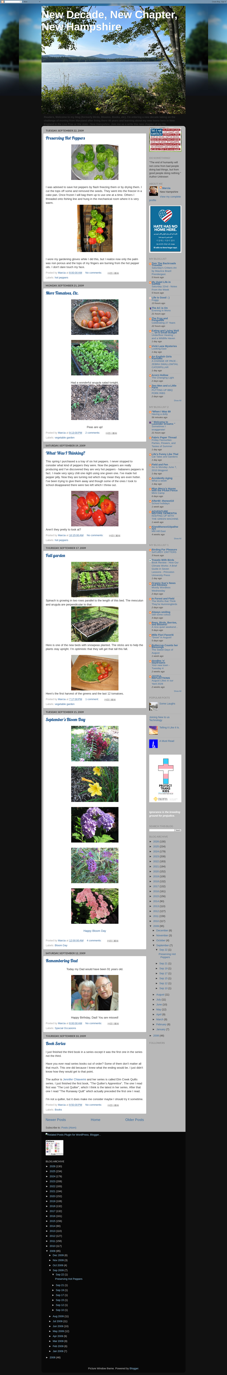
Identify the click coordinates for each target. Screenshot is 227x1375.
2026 (156, 841)
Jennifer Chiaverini (74, 1079)
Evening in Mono (161, 310)
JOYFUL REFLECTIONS (161, 677)
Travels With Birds (163, 560)
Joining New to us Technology (159, 719)
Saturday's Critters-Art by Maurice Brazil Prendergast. (164, 270)
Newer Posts (56, 1120)
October (161, 940)
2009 (156, 926)
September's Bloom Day (65, 719)
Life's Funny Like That (165, 454)
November (162, 935)
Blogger (134, 1368)
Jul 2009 (58, 1321)
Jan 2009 (58, 1351)
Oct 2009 (58, 1265)
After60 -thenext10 (163, 500)
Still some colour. (161, 614)
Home (95, 1120)
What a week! (159, 480)
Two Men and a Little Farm (164, 386)
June (159, 1004)
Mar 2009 (58, 1341)
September (163, 945)
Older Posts (134, 1120)
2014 (156, 901)
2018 (156, 881)
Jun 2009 (58, 1326)
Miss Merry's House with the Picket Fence (165, 489)
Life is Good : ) (160, 297)
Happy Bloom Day (94, 930)
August (160, 994)
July (159, 999)
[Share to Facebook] (115, 273)
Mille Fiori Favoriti (163, 634)
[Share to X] (113, 273)
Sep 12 (163, 983)
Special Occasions (65, 1028)
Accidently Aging (162, 478)
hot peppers (61, 277)
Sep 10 (163, 988)
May (159, 1009)
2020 (156, 871)
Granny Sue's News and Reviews (164, 584)
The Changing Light (163, 377)
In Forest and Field (163, 598)
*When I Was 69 (161, 411)
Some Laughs (167, 703)
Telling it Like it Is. (169, 727)
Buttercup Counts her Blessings (165, 646)
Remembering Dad (62, 960)
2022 (156, 861)
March (160, 1019)
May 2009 (59, 1331)
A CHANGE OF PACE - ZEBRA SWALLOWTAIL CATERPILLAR (165, 364)
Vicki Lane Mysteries (164, 346)
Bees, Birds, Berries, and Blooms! (164, 623)
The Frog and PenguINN (160, 319)
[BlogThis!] (111, 273)
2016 (156, 891)
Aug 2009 (58, 1316)
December (162, 930)
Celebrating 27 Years (163, 322)
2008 (156, 1035)
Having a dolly (160, 414)
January (161, 1029)
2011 (156, 916)
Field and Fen (160, 464)
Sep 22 (163, 949)
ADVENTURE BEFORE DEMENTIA (164, 512)
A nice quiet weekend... (165, 627)
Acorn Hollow (160, 375)
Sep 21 (163, 963)
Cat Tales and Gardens (165, 456)
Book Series (55, 1043)
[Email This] (109, 273)
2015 (156, 896)
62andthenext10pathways (165, 527)
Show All (177, 400)
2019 (156, 876)
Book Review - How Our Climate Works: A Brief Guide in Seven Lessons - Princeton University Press (165, 568)
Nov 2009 (58, 1260)
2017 (156, 886)
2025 (156, 846)
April (159, 1014)
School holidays (161, 503)
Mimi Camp (158, 493)
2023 (156, 856)
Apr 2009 (58, 1336)
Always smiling (161, 612)
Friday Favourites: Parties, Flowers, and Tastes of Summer (164, 443)
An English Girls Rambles (162, 357)
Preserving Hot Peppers (65, 138)
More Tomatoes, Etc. (62, 293)
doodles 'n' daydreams (158, 661)
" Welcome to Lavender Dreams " (163, 422)
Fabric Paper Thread (164, 437)
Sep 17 (163, 973)
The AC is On (160, 307)
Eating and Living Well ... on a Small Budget (165, 331)
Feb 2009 (58, 1346)
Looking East (159, 348)
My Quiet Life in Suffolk (161, 283)
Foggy (155, 300)
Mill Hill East (159, 531)
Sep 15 (163, 978)
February (161, 1024)
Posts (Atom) (68, 1127)
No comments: (94, 272)
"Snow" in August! (162, 637)
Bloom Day (61, 945)
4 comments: (94, 940)
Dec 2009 (58, 1255)
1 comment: (92, 699)
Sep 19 (163, 968)
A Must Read (166, 740)
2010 (156, 921)
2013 (156, 906)
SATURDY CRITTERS (164, 552)
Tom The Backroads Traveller (164, 264)
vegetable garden (64, 437)
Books (58, 1109)
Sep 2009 (58, 1270)
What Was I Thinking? (65, 453)
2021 (156, 866)
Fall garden (55, 555)
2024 (156, 851)
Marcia (166, 188)
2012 (156, 911)
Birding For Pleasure (164, 549)
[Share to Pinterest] (118, 273)
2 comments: (93, 432)
